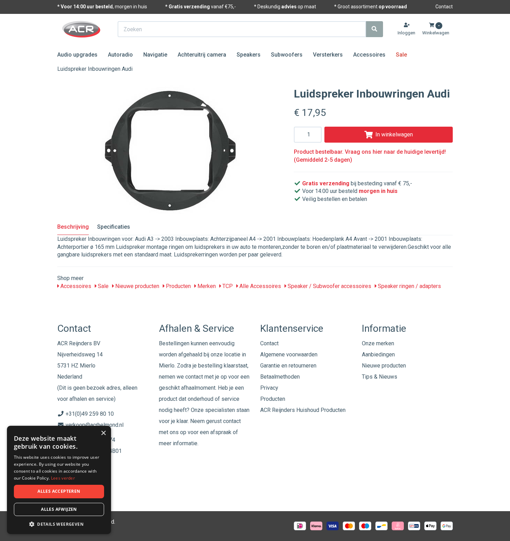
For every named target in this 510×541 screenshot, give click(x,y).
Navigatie (155, 54)
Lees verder (63, 478)
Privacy (269, 387)
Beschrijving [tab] (73, 226)
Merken (206, 286)
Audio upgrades (77, 54)
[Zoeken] (374, 29)
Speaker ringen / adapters (408, 286)
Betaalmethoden (280, 376)
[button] (59, 524)
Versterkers (328, 54)
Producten (177, 286)
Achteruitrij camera (202, 54)
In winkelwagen (394, 134)
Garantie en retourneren (288, 365)
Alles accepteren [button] (58, 491)
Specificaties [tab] (113, 226)
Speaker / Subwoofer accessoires (328, 286)
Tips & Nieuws (379, 376)
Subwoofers (287, 54)
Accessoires (369, 54)
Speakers (249, 54)
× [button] (103, 433)
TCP (227, 286)
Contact (444, 6)
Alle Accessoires (259, 286)
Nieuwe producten (136, 286)
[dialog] (59, 480)
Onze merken (378, 343)
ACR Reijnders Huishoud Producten (303, 410)
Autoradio (120, 54)
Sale (401, 54)
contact (232, 421)
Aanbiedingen (378, 354)
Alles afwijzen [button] (59, 509)
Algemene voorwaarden (288, 354)
